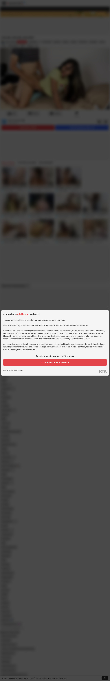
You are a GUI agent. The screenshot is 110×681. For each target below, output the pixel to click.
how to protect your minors (13, 371)
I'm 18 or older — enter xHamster (55, 362)
